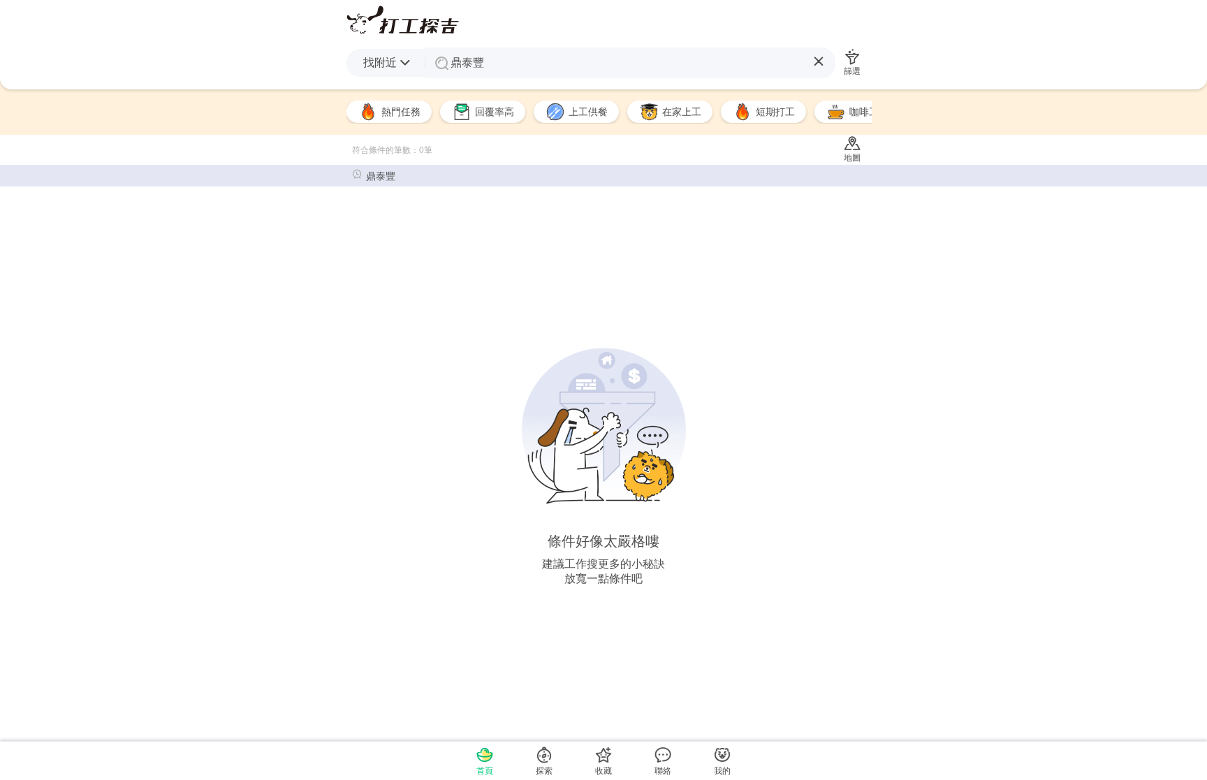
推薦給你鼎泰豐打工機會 (402, 20)
